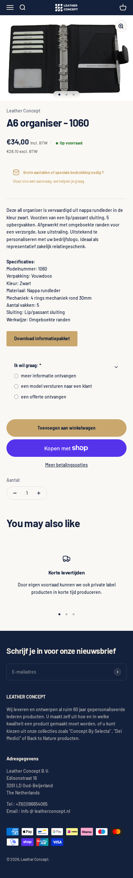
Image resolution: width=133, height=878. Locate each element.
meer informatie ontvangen (48, 375)
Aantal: (13, 480)
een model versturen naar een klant (56, 386)
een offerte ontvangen (43, 396)
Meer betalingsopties (66, 465)
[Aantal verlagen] (15, 493)
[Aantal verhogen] (39, 493)
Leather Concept (23, 110)
